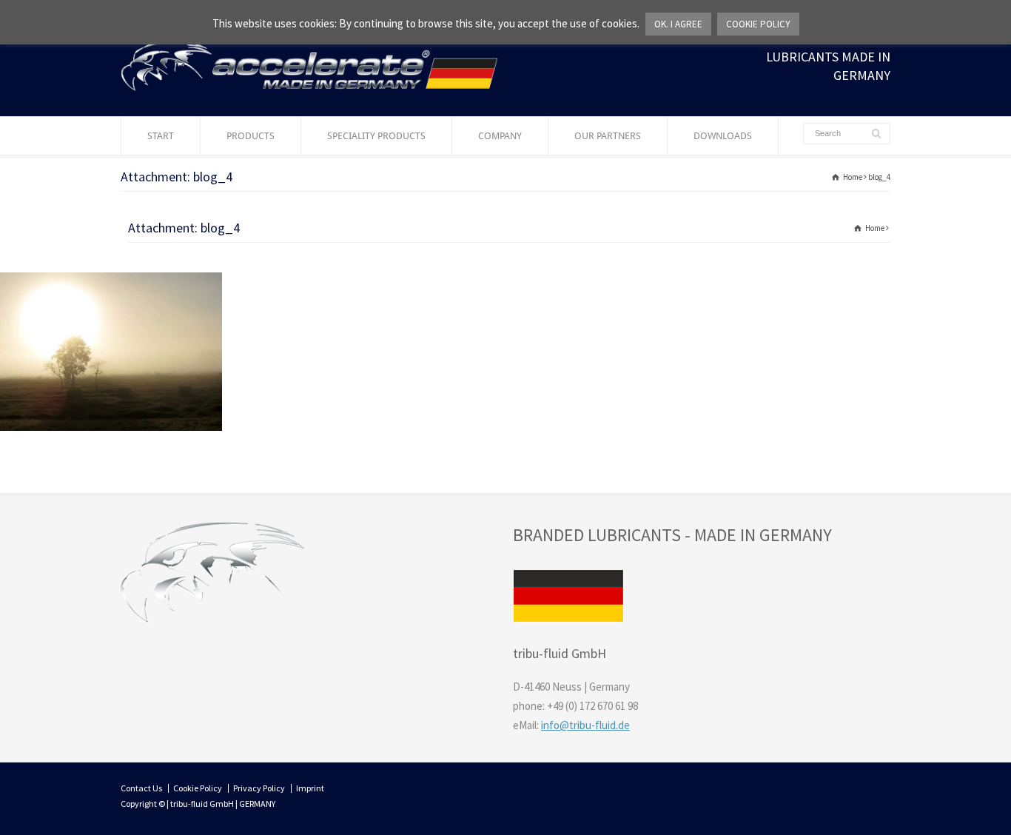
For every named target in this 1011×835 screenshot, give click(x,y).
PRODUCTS (250, 135)
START (160, 135)
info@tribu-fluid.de (585, 725)
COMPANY (500, 135)
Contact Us (141, 788)
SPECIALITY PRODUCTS (376, 135)
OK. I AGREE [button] (678, 24)
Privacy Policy (259, 788)
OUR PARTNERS (607, 135)
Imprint (310, 788)
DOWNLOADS (722, 135)
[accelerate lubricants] (309, 87)
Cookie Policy (197, 788)
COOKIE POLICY (758, 24)
